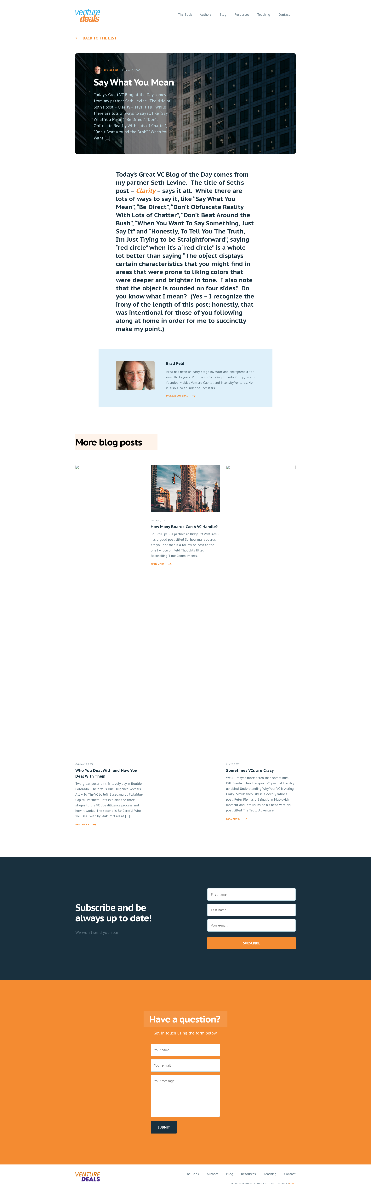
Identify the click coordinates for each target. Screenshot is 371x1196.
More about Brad (177, 395)
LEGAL (292, 1183)
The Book (192, 1174)
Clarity (145, 190)
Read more (82, 824)
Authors (212, 1174)
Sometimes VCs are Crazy (250, 770)
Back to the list (100, 38)
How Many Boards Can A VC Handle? (184, 526)
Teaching (270, 1174)
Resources (248, 1174)
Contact (290, 1174)
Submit (164, 1127)
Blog (229, 1174)
